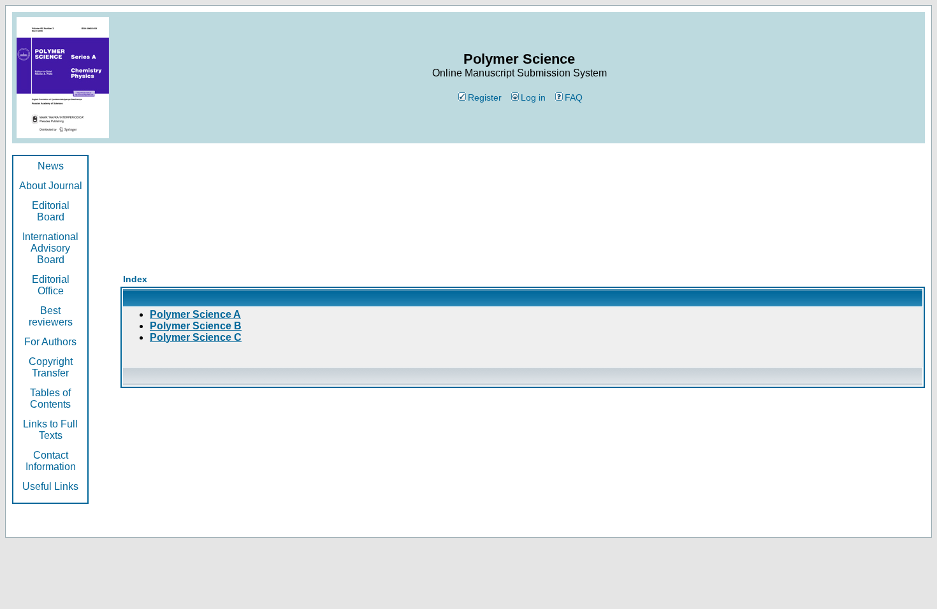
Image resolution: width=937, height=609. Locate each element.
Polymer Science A (195, 314)
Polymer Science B (196, 325)
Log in (533, 97)
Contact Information (50, 461)
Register (485, 97)
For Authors (50, 341)
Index (135, 279)
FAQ (574, 97)
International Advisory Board (50, 248)
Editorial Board (50, 211)
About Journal (50, 185)
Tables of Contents (50, 398)
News (51, 166)
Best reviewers (51, 316)
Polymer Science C (196, 337)
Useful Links (50, 486)
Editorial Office (50, 285)
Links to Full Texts (50, 430)
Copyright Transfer (51, 367)
